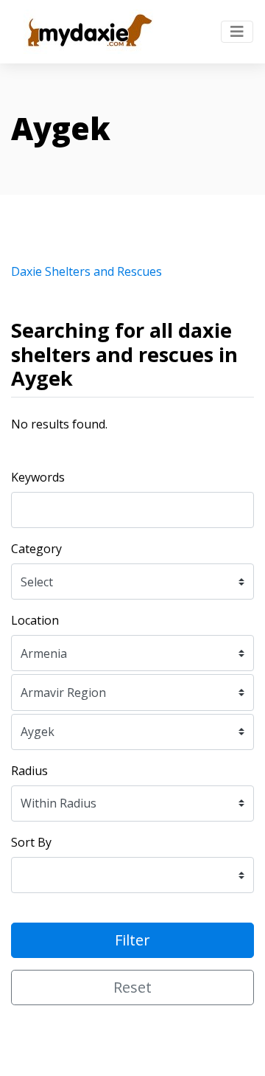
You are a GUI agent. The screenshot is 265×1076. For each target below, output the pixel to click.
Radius (29, 771)
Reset (132, 987)
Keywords (38, 477)
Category (36, 549)
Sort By (31, 842)
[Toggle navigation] (237, 32)
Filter (132, 940)
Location (35, 620)
